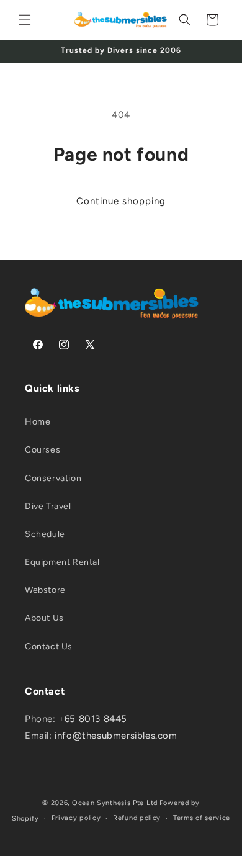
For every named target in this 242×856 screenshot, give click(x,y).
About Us (44, 618)
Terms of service (201, 818)
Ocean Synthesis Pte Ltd (115, 803)
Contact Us (49, 646)
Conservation (53, 478)
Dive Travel (48, 506)
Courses (42, 449)
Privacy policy (76, 818)
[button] (24, 20)
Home (37, 422)
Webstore (45, 590)
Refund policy (137, 818)
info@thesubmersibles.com (116, 735)
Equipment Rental (62, 562)
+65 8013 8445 (92, 718)
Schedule (45, 534)
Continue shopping (121, 201)
